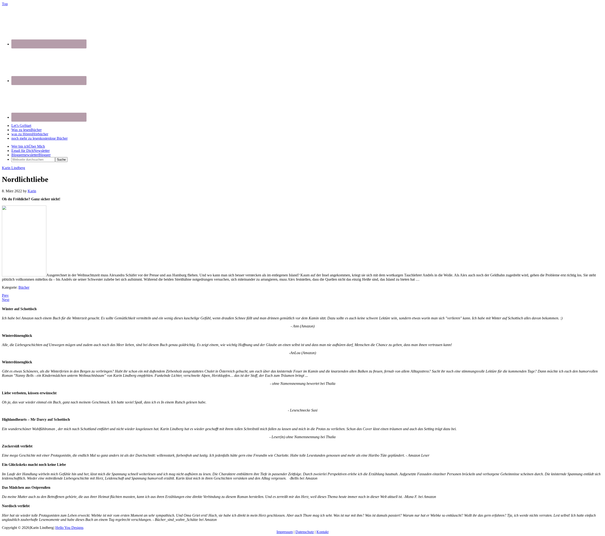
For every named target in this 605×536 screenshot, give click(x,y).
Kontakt (322, 532)
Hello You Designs (69, 528)
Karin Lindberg (13, 168)
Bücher (23, 287)
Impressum (285, 532)
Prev (5, 295)
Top (5, 4)
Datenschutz (304, 532)
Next (5, 300)
